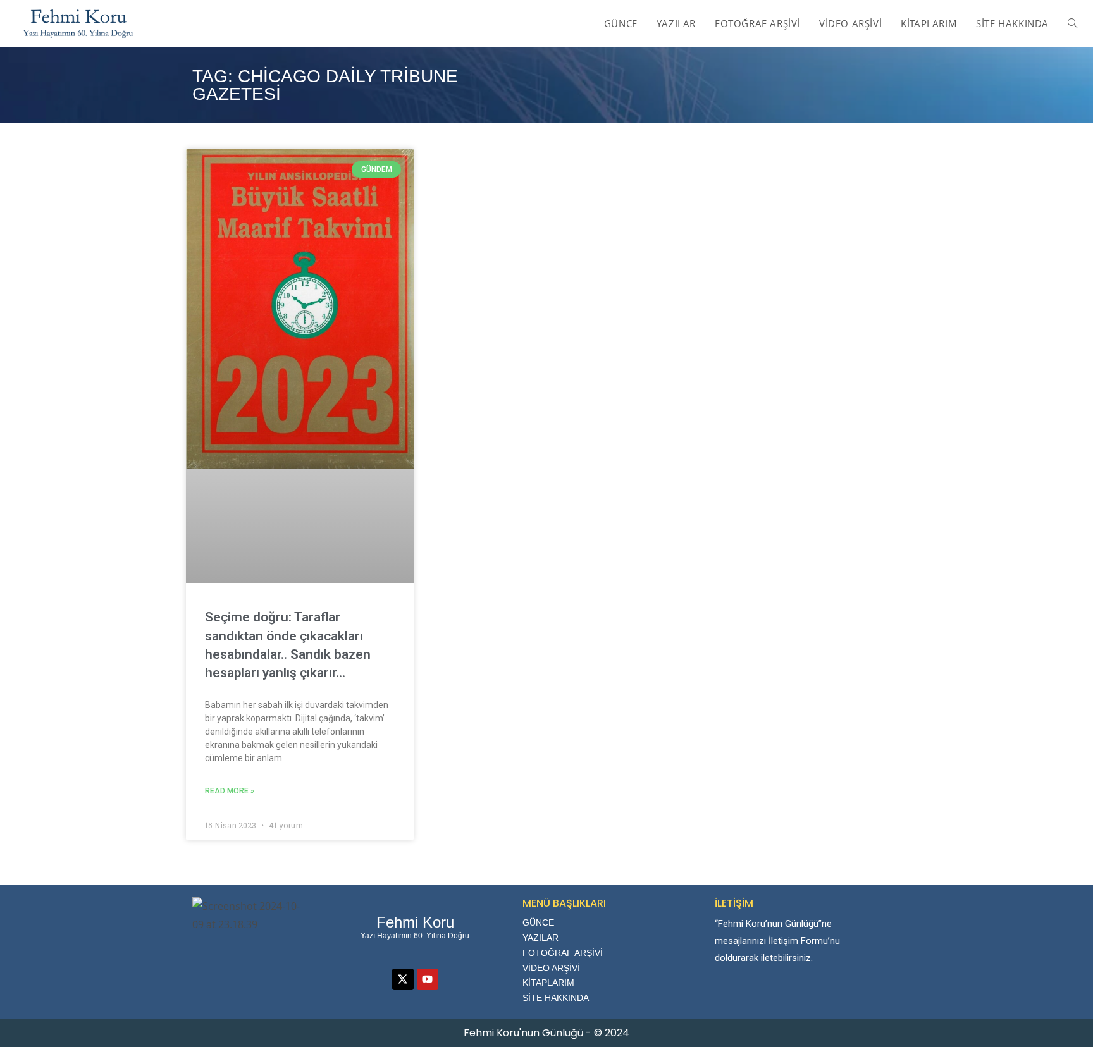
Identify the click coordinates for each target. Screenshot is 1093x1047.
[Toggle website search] (1072, 23)
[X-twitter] (403, 979)
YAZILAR (540, 938)
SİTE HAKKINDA (555, 998)
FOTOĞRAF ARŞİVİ (562, 953)
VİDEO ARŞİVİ (551, 968)
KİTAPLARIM (548, 982)
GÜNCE (538, 922)
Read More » (229, 791)
